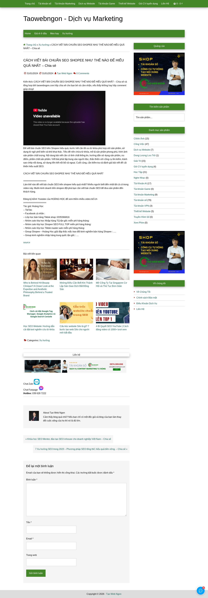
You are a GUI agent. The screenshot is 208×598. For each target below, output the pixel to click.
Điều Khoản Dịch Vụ (146, 303)
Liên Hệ (140, 309)
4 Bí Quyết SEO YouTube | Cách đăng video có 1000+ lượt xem (112, 328)
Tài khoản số (140, 200)
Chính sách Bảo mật (146, 297)
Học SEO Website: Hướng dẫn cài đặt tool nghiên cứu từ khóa (38, 328)
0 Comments (82, 73)
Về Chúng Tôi (143, 292)
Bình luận (31, 479)
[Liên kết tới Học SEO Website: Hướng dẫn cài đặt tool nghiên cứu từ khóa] (40, 312)
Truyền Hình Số (141, 217)
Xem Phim (139, 222)
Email (29, 538)
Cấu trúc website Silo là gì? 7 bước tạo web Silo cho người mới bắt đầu (74, 329)
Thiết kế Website (142, 211)
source (26, 242)
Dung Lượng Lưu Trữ (145, 155)
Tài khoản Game (142, 189)
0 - (179, 3)
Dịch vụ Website (142, 150)
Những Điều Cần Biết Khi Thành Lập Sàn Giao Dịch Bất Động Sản (76, 286)
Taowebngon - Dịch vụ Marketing (73, 18)
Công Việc (139, 144)
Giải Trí (137, 161)
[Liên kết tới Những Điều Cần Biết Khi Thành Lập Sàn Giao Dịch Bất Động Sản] (76, 269)
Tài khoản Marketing (144, 194)
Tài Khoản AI (140, 183)
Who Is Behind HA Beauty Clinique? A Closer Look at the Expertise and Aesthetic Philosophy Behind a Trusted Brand (38, 289)
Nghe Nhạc (139, 178)
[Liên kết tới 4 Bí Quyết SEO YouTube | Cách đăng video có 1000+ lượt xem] (112, 312)
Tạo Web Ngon (113, 594)
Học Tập (138, 172)
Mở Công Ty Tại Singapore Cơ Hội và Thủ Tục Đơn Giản (111, 284)
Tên (29, 522)
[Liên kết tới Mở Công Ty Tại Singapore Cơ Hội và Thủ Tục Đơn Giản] (112, 269)
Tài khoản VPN (141, 206)
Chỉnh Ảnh (139, 138)
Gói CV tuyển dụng (143, 166)
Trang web (31, 555)
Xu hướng (44, 45)
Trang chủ (31, 45)
